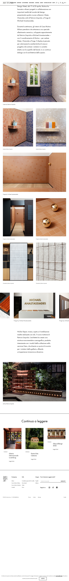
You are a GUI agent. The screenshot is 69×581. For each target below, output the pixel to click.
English (36, 507)
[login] (60, 2)
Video (23, 511)
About (13, 507)
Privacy (29, 523)
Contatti (13, 513)
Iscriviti (63, 507)
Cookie (34, 523)
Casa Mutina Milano (16, 509)
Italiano (36, 509)
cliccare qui (59, 576)
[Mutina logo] (7, 505)
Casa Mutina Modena (16, 511)
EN (65, 2)
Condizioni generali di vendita (28, 507)
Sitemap (39, 523)
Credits (65, 523)
